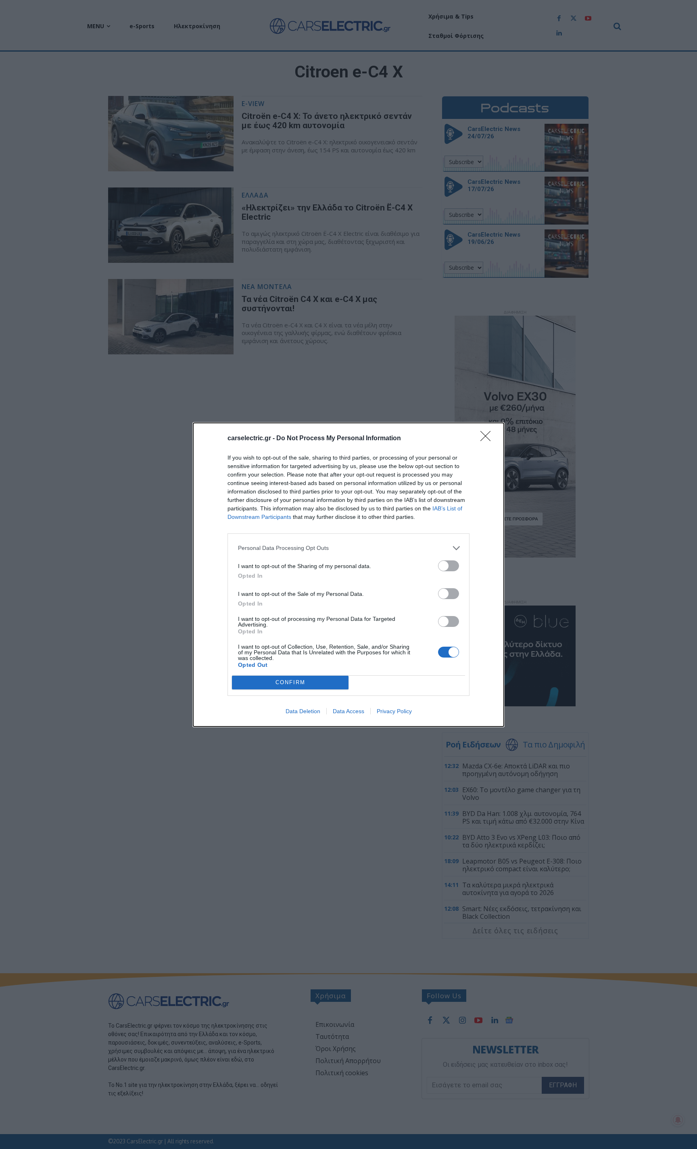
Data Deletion (303, 711)
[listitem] (348, 548)
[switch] (448, 565)
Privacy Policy (394, 711)
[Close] (488, 438)
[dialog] (348, 574)
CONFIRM (290, 682)
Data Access (348, 711)
